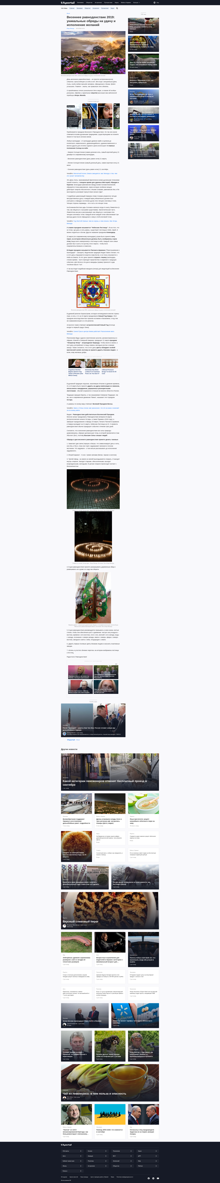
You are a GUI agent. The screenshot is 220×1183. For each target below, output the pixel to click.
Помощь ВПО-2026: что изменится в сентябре (109, 1131)
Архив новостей (74, 1177)
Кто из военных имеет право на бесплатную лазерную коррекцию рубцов (143, 853)
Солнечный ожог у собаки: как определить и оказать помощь (109, 853)
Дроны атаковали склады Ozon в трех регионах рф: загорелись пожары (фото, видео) (109, 821)
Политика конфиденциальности (125, 1177)
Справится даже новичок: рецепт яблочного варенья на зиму (143, 837)
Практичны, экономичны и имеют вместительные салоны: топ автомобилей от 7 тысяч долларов (76, 993)
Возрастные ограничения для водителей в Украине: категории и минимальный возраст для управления (109, 960)
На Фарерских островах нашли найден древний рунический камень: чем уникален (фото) (109, 838)
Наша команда (84, 1177)
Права (112, 1177)
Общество (89, 2)
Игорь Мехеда (70, 28)
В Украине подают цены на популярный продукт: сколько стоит (141, 975)
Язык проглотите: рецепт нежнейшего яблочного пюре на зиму (142, 821)
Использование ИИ (66, 1180)
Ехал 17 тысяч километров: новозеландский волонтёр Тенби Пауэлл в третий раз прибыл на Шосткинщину (109, 993)
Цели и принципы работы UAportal (99, 1177)
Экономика (80, 2)
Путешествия (108, 2)
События (72, 8)
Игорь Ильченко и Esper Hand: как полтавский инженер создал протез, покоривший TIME (143, 992)
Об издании (64, 1177)
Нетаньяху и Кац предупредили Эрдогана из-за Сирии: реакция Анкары (142, 1132)
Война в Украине (126, 2)
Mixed (68, 13)
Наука (116, 2)
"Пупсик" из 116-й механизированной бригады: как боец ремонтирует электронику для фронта (75, 1132)
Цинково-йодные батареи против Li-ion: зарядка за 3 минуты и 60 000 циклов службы (109, 975)
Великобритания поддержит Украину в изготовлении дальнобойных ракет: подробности (76, 821)
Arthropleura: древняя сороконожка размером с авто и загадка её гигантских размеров (76, 960)
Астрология (98, 2)
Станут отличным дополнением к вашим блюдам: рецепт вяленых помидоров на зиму (76, 975)
